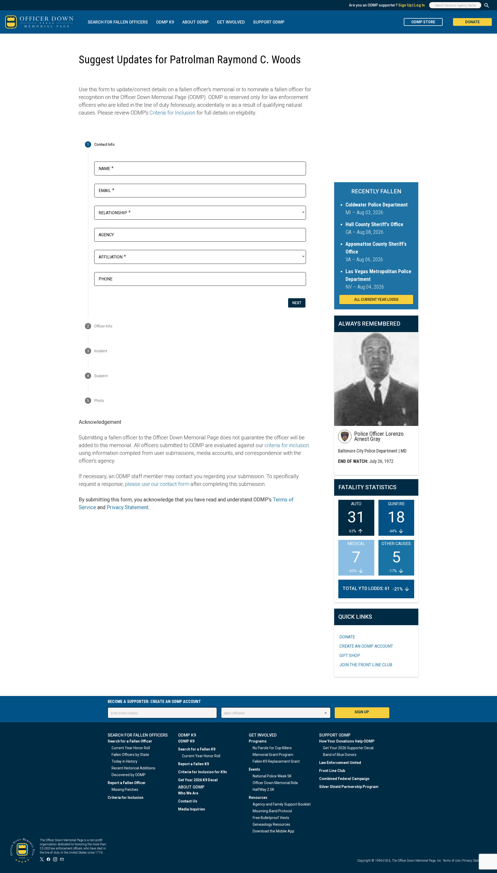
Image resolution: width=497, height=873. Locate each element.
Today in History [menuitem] (124, 761)
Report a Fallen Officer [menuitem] (127, 783)
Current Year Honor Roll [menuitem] (131, 748)
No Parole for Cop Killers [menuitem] (272, 748)
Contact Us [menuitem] (187, 801)
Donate (347, 636)
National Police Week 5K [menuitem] (272, 776)
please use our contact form (157, 484)
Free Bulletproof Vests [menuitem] (271, 818)
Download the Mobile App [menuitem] (273, 831)
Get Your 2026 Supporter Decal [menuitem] (348, 748)
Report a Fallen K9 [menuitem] (193, 764)
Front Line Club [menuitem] (332, 771)
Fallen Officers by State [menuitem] (130, 755)
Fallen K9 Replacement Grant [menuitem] (276, 761)
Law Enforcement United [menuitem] (340, 763)
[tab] (195, 144)
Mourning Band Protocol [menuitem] (272, 811)
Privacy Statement (128, 507)
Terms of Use (451, 860)
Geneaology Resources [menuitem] (271, 824)
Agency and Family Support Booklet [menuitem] (282, 804)
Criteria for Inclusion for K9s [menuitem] (202, 772)
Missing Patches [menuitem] (125, 789)
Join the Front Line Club (365, 664)
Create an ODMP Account (366, 646)
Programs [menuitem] (258, 741)
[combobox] (202, 212)
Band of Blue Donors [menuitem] (339, 755)
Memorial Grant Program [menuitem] (273, 755)
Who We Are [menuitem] (188, 793)
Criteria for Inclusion (172, 113)
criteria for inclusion (287, 445)
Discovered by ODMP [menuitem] (128, 775)
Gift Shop (349, 655)
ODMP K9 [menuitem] (186, 741)
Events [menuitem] (254, 769)
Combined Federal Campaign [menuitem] (344, 779)
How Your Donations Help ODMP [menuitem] (347, 741)
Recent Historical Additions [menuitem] (133, 768)
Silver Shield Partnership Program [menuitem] (348, 787)
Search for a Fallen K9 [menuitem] (196, 749)
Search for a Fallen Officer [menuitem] (130, 741)
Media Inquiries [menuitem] (191, 809)
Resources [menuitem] (258, 797)
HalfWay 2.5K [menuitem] (263, 789)
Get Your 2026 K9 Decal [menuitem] (198, 780)
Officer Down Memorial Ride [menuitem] (275, 783)
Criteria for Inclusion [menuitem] (125, 797)
